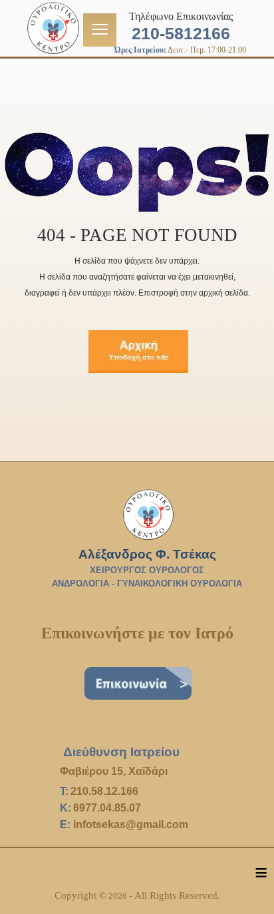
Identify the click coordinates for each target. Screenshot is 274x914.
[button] (244, 884)
